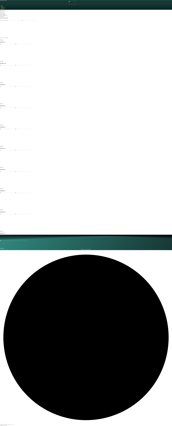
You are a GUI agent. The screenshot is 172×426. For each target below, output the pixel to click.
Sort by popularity (2, 14)
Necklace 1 (2, 42)
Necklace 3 (2, 106)
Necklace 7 (2, 191)
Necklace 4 (2, 127)
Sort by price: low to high (4, 17)
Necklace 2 (2, 84)
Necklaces (1, 40)
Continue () (1, 425)
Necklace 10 (3, 63)
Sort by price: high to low (4, 18)
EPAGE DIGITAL (88, 249)
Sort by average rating (3, 15)
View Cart (5, 425)
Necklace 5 (2, 148)
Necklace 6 (2, 169)
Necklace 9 (2, 233)
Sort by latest (2, 16)
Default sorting (2, 13)
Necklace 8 (2, 212)
